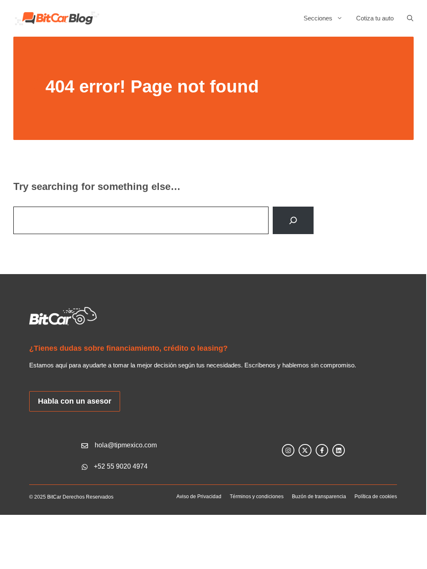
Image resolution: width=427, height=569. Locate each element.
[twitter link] (305, 450)
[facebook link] (322, 450)
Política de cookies (375, 496)
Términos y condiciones (257, 496)
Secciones (318, 18)
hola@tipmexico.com (126, 445)
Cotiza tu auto (375, 18)
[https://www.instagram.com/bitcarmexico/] (288, 450)
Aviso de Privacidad (198, 496)
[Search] (293, 220)
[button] (406, 18)
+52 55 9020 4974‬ (121, 466)
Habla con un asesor (74, 401)
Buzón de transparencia (319, 496)
